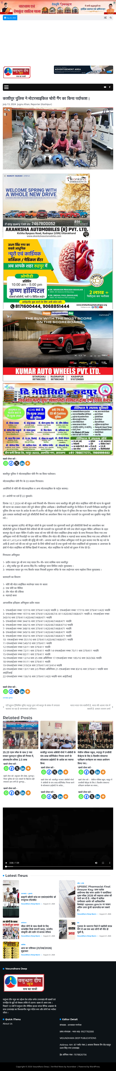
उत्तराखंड (5, 698)
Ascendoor (71, 1066)
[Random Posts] (105, 17)
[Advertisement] (58, 44)
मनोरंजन (23, 922)
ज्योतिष (23, 944)
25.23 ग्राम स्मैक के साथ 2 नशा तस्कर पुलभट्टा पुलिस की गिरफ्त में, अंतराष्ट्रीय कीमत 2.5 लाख (18, 756)
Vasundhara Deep (41, 1066)
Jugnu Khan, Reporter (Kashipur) (34, 104)
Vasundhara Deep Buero (30, 904)
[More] (27, 463)
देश (78, 922)
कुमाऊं (11, 698)
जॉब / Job (80, 883)
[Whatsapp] (5, 463)
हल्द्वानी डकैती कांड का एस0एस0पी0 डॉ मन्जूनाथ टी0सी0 (38, 898)
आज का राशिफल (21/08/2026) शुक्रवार (36, 950)
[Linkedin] (22, 463)
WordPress (95, 1066)
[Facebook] (11, 463)
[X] (16, 463)
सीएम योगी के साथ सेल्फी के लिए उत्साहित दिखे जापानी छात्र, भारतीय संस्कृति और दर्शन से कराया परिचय (36, 929)
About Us (7, 1023)
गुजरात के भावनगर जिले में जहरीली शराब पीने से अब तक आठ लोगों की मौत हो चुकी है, (94, 929)
